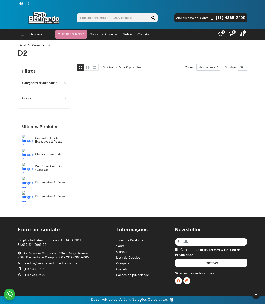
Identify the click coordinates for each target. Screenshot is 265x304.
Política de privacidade (132, 275)
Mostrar (230, 67)
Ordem (190, 67)
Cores (36, 45)
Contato (143, 34)
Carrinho (122, 269)
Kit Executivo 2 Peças (50, 182)
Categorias (34, 34)
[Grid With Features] (87, 67)
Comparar (123, 263)
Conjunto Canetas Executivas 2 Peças (48, 139)
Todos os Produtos (103, 34)
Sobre (127, 34)
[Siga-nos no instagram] (29, 3)
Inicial (22, 45)
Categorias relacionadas (39, 83)
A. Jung (125, 299)
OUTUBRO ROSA (71, 34)
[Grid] (80, 67)
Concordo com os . (208, 252)
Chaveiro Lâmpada (48, 154)
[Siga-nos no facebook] (21, 3)
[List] (95, 67)
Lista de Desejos (128, 257)
